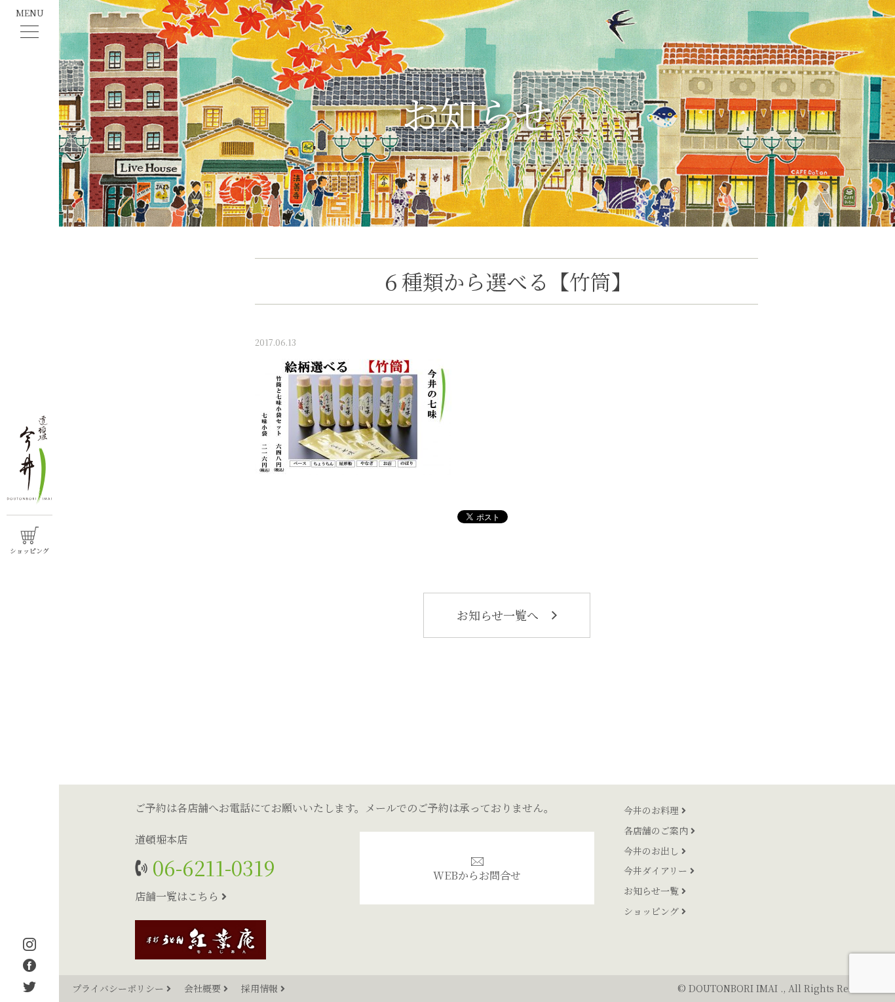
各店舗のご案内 (657, 830)
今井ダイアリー (657, 870)
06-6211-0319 (211, 867)
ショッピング (652, 911)
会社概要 (203, 988)
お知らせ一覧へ (499, 614)
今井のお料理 (652, 810)
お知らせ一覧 (652, 890)
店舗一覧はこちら (178, 896)
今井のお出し (652, 850)
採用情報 (260, 988)
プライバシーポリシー (119, 988)
